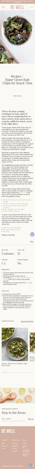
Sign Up (30, 419)
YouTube (14, 448)
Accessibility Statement (26, 450)
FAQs (3, 443)
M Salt (27, 282)
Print (31, 241)
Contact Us (5, 446)
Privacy (25, 443)
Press (3, 448)
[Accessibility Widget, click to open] (32, 234)
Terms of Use (25, 446)
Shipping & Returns (26, 454)
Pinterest (14, 443)
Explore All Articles (27, 321)
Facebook (15, 446)
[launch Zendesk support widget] (31, 465)
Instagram (15, 451)
